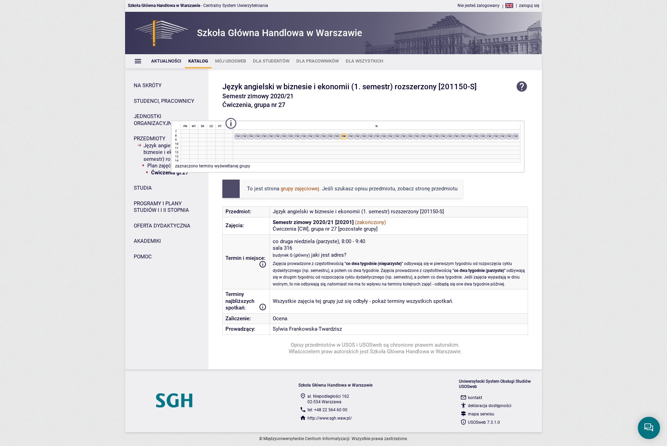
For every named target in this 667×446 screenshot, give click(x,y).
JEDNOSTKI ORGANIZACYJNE (154, 119)
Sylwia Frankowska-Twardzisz (307, 329)
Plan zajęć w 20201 (169, 166)
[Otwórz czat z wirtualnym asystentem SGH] (649, 428)
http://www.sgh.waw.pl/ (329, 418)
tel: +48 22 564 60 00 (327, 409)
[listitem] (166, 61)
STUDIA (143, 188)
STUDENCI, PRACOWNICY (164, 101)
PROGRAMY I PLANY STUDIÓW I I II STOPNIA (161, 207)
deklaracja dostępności (489, 405)
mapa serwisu (481, 414)
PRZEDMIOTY (149, 138)
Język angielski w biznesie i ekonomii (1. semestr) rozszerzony (329, 86)
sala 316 (282, 248)
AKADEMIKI (147, 241)
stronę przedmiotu (436, 188)
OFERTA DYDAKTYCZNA (162, 226)
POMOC (143, 257)
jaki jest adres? (328, 255)
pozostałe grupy (357, 229)
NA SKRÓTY (148, 85)
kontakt (475, 397)
